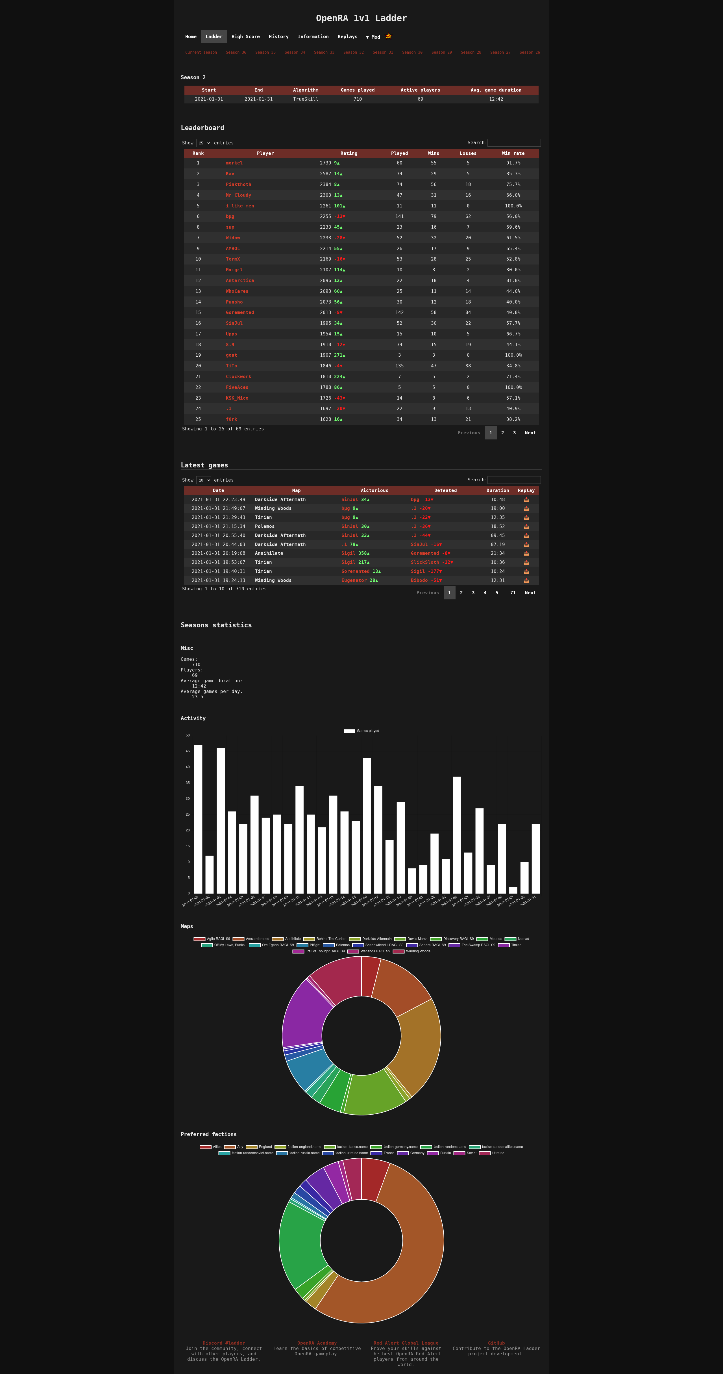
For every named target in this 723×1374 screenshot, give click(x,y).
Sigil (348, 553)
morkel (234, 163)
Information (313, 36)
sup (230, 227)
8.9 (230, 344)
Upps (231, 334)
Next (530, 432)
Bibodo (419, 580)
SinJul (234, 323)
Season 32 (353, 52)
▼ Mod (373, 37)
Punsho (234, 302)
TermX (233, 259)
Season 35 (265, 52)
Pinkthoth (238, 184)
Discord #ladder (224, 1343)
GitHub (496, 1343)
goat (231, 355)
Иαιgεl (234, 269)
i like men (240, 206)
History (279, 36)
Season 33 (324, 52)
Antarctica (240, 280)
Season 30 (412, 52)
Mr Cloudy (238, 195)
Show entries (208, 143)
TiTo (231, 366)
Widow (233, 237)
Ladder (214, 36)
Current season (201, 52)
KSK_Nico (237, 398)
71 (513, 592)
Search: (477, 142)
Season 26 (530, 52)
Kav (230, 173)
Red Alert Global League (406, 1343)
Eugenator (354, 580)
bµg (230, 216)
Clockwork (238, 376)
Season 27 (500, 52)
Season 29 (442, 52)
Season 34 (295, 52)
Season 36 (236, 52)
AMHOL (233, 248)
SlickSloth (425, 562)
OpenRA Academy (317, 1343)
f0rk (231, 419)
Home (191, 36)
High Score (246, 36)
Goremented (240, 312)
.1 (229, 408)
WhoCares (237, 291)
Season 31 (383, 52)
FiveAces (237, 387)
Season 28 (471, 52)
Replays (348, 36)
